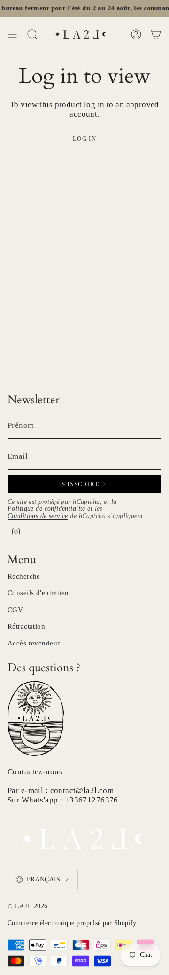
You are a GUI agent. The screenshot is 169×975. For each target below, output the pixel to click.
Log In (84, 138)
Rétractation (26, 626)
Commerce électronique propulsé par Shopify (72, 923)
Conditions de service (38, 515)
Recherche (24, 576)
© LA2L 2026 (28, 906)
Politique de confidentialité (46, 508)
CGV (15, 609)
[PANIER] (156, 34)
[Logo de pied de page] (84, 836)
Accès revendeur (34, 643)
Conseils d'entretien (38, 593)
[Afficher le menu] (12, 34)
